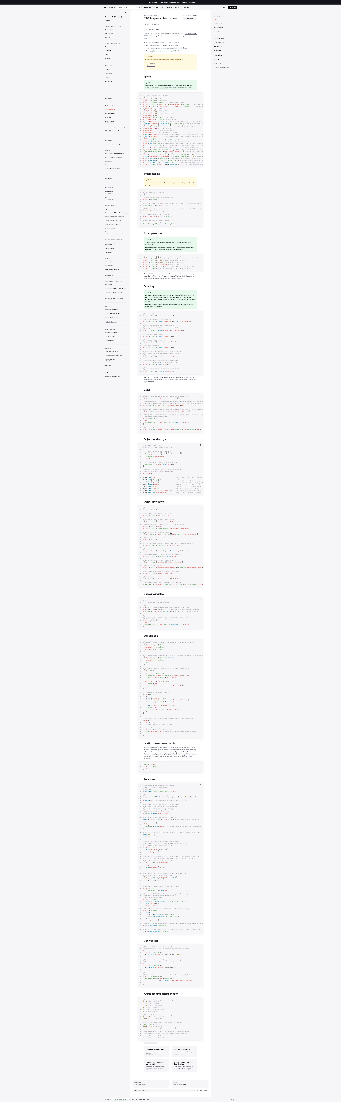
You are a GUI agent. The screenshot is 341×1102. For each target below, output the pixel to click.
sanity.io (109, 1099)
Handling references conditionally (221, 54)
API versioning (151, 63)
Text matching (218, 23)
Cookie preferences (143, 1099)
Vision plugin (156, 48)
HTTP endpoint (169, 42)
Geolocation (217, 63)
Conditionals (217, 50)
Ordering (216, 31)
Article (147, 24)
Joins (215, 35)
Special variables (218, 46)
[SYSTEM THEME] (233, 1099)
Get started (232, 7)
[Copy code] (200, 94)
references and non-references (179, 747)
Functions (216, 59)
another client (173, 45)
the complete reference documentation (163, 36)
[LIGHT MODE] (231, 1099)
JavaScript (154, 45)
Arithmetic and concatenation (222, 67)
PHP (161, 45)
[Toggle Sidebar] (126, 12)
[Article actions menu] (195, 18)
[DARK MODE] (236, 1099)
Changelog (155, 24)
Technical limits (161, 250)
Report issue (203, 1090)
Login (224, 7)
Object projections (219, 42)
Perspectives (151, 66)
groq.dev (152, 51)
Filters (215, 19)
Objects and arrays (219, 38)
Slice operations (218, 27)
